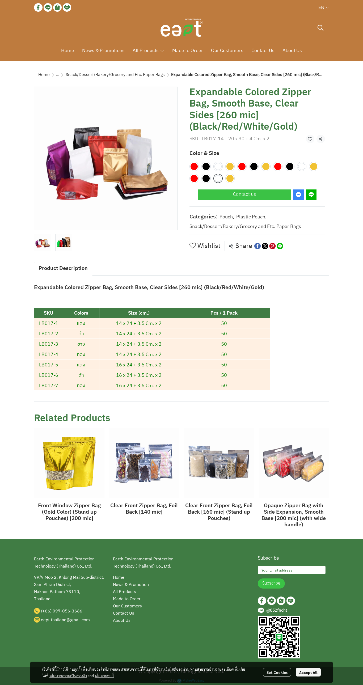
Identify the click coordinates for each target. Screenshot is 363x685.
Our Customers (127, 606)
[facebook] (38, 7)
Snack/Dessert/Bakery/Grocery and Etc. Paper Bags (115, 74)
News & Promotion (131, 584)
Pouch (227, 217)
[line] (48, 7)
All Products (124, 591)
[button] (323, 7)
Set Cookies (277, 672)
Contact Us (123, 613)
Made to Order (127, 599)
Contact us (244, 194)
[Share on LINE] (280, 246)
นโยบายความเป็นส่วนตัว (68, 675)
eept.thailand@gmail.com (65, 620)
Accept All (308, 672)
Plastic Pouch (251, 217)
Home (44, 74)
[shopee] (57, 7)
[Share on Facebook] (257, 246)
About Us (121, 620)
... (57, 74)
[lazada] (67, 7)
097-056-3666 (67, 611)
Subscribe (271, 583)
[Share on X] (265, 246)
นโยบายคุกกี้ (104, 675)
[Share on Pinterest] (272, 246)
